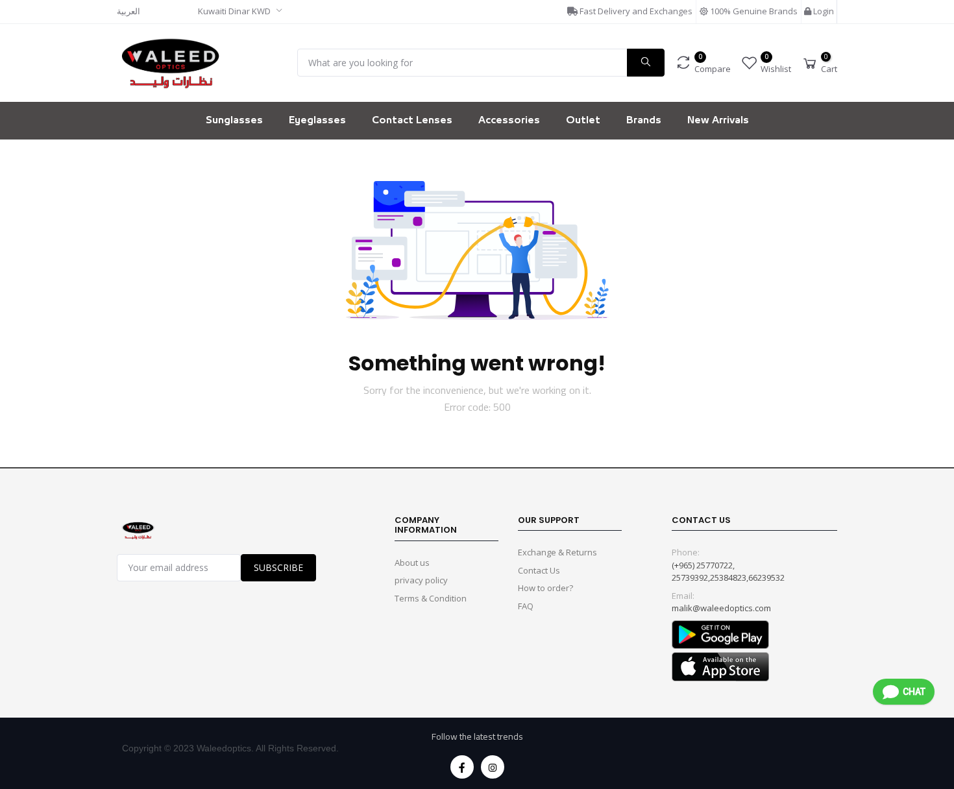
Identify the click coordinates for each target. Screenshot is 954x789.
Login (822, 11)
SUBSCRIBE (278, 567)
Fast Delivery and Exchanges (635, 11)
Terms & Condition (431, 598)
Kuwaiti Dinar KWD (235, 11)
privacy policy (421, 580)
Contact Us (539, 570)
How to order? (545, 588)
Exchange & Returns (557, 552)
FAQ (525, 606)
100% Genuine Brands (753, 11)
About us (412, 562)
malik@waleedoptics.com (721, 608)
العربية (128, 11)
